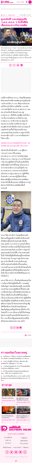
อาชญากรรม (11, 15)
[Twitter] (17, 327)
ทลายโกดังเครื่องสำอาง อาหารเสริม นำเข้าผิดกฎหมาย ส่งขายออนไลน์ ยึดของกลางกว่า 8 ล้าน (15, 378)
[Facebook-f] (7, 452)
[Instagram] (25, 452)
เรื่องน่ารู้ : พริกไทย (7, 398)
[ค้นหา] (30, 2)
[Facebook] (14, 327)
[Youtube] (16, 452)
